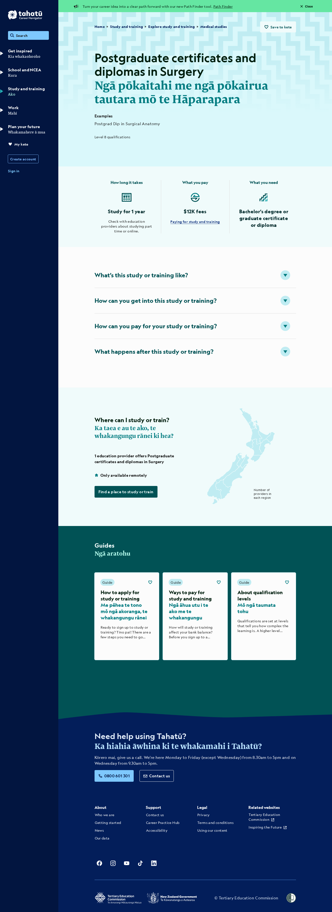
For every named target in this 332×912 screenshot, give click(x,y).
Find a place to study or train (126, 491)
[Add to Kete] (150, 582)
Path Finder (223, 6)
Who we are (104, 815)
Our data (102, 838)
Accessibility (156, 830)
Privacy (203, 815)
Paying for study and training (195, 221)
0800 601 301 (117, 775)
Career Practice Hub (163, 822)
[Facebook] (99, 863)
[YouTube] (126, 863)
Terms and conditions (215, 822)
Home (100, 26)
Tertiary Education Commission (264, 817)
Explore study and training (171, 26)
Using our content (212, 830)
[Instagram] (113, 863)
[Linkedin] (154, 863)
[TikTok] (140, 863)
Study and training (126, 26)
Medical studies (213, 26)
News (99, 830)
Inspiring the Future (265, 827)
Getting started (108, 822)
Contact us (159, 775)
